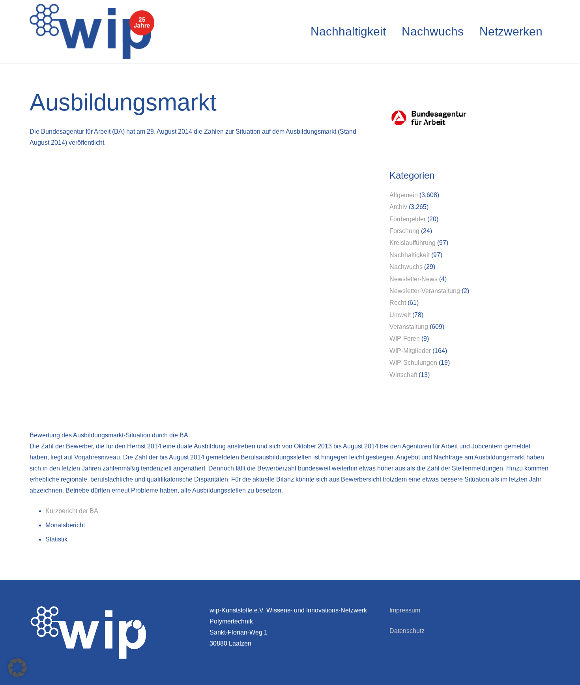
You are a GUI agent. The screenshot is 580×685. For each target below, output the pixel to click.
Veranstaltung (408, 326)
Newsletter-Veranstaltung (424, 290)
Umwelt (400, 315)
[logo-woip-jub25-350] (92, 31)
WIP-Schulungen (413, 362)
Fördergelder (407, 219)
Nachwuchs (406, 266)
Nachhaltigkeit (409, 255)
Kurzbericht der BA (72, 511)
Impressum (404, 610)
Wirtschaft (403, 374)
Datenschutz (407, 630)
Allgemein (403, 195)
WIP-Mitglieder (410, 350)
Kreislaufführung (412, 242)
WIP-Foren (404, 338)
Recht (397, 302)
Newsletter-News (413, 279)
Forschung (404, 231)
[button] (17, 667)
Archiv (398, 206)
